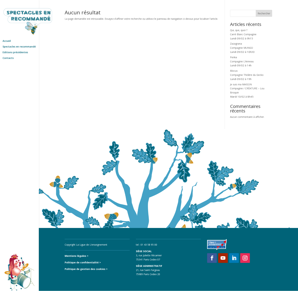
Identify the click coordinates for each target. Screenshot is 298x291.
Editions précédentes (15, 52)
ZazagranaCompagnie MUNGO (242, 48)
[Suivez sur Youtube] (223, 258)
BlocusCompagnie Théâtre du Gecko (247, 75)
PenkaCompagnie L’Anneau (242, 61)
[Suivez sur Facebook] (212, 258)
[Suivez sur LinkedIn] (234, 258)
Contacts (8, 58)
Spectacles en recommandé (19, 46)
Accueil (7, 41)
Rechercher (264, 13)
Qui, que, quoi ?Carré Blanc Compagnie (243, 34)
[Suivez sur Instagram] (245, 258)
